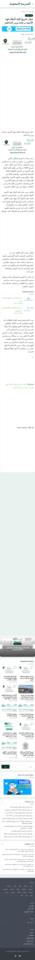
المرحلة (31, 892)
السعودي (30, 889)
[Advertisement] (17, 75)
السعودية (24, 889)
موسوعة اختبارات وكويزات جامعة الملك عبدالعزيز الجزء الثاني (26, 715)
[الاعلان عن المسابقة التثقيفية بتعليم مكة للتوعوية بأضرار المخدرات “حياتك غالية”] (9, 689)
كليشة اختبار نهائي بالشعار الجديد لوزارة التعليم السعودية (17, 818)
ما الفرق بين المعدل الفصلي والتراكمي (21, 831)
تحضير (6, 892)
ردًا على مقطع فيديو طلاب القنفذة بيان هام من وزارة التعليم (27, 678)
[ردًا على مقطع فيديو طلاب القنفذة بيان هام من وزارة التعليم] (26, 670)
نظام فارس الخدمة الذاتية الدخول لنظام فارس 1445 (18, 834)
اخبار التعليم (24, 11)
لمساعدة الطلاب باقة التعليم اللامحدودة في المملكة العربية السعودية (26, 734)
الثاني (15, 886)
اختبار (31, 886)
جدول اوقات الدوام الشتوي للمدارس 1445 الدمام (17, 648)
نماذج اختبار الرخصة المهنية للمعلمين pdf (21, 807)
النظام (18, 892)
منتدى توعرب (30, 941)
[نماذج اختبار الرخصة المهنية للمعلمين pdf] (28, 299)
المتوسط (5, 889)
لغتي (22, 895)
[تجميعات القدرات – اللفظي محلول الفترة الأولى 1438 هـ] (9, 745)
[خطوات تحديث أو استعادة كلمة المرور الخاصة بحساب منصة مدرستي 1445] (9, 727)
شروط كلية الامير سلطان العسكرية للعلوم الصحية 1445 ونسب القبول (27, 753)
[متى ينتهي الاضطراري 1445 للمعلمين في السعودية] (28, 309)
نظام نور (31, 906)
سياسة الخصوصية (29, 911)
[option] (17, 646)
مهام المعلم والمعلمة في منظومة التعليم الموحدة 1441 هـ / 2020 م (10, 678)
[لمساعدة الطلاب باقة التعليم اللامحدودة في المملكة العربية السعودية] (26, 727)
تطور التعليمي (30, 938)
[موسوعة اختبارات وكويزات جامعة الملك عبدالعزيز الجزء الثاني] (26, 708)
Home (30, 11)
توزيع (31, 895)
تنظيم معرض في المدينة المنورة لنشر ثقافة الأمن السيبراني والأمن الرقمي (27, 696)
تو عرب (31, 932)
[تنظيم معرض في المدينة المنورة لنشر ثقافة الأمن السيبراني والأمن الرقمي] (26, 689)
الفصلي (12, 889)
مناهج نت (31, 935)
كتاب (26, 895)
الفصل (17, 889)
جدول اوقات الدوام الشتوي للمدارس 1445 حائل (19, 815)
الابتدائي (25, 886)
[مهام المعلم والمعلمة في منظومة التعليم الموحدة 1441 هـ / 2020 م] (9, 670)
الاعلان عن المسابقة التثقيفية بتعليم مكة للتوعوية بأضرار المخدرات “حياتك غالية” (9, 696)
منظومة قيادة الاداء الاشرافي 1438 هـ (12, 715)
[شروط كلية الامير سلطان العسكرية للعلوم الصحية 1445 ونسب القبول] (26, 745)
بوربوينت (13, 892)
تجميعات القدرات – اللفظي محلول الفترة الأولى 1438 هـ (9, 753)
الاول (20, 886)
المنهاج (24, 892)
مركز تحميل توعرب (28, 943)
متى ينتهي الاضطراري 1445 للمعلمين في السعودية (18, 810)
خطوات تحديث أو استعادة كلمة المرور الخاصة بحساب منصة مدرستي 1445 (9, 734)
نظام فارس (30, 908)
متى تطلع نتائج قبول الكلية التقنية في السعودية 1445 (18, 836)
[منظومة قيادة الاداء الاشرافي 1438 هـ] (9, 708)
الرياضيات (8, 886)
